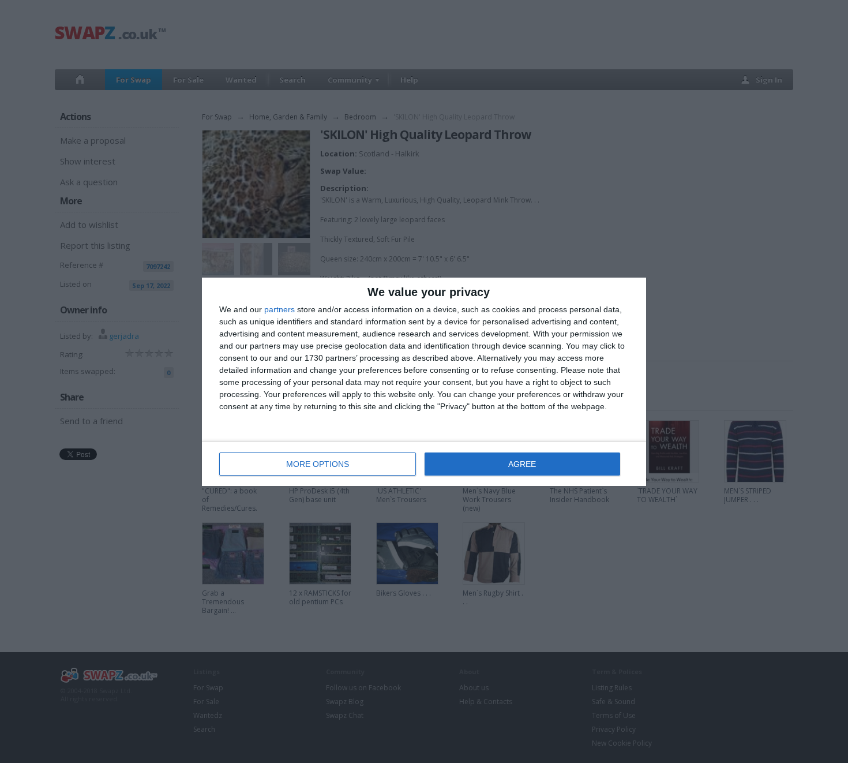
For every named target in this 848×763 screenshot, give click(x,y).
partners (279, 309)
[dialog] (424, 382)
